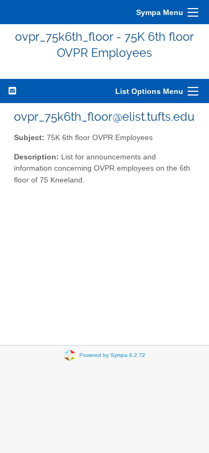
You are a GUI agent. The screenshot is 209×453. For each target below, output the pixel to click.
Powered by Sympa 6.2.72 (112, 354)
